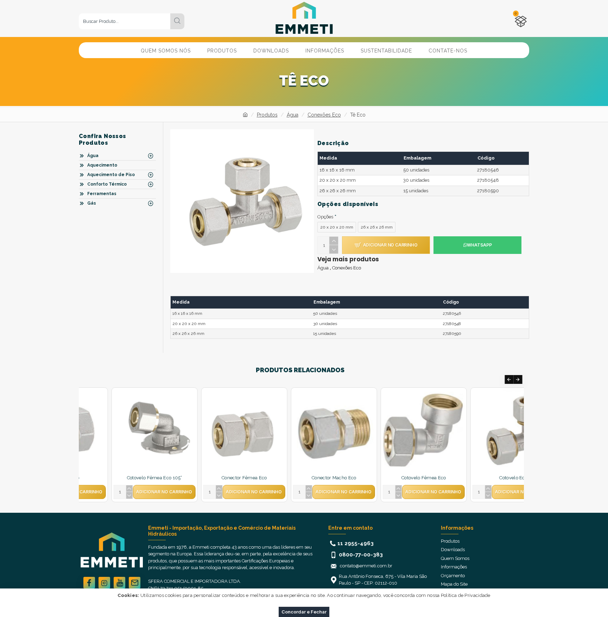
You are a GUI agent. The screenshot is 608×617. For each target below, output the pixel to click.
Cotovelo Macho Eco (480, 477)
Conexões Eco (324, 115)
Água (292, 115)
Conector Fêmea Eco (121, 477)
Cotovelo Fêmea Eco (301, 477)
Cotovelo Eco (391, 477)
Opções (325, 216)
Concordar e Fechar (304, 612)
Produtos (267, 115)
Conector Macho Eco (211, 477)
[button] (509, 379)
